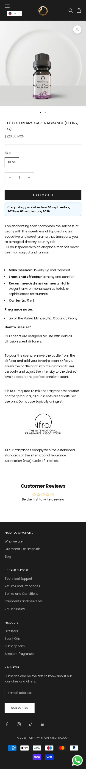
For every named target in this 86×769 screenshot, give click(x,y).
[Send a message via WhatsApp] (77, 760)
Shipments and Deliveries (24, 601)
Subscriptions (15, 646)
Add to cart (43, 195)
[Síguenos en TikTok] (30, 724)
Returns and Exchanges (22, 586)
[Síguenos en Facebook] (7, 724)
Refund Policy (15, 609)
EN (15, 13)
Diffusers (11, 631)
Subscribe (19, 708)
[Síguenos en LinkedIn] (42, 724)
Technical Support (18, 578)
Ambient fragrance (19, 653)
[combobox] (14, 13)
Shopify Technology (55, 738)
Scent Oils (12, 638)
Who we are (14, 541)
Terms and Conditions (21, 593)
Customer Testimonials (22, 549)
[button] (43, 399)
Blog (8, 556)
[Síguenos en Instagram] (19, 724)
